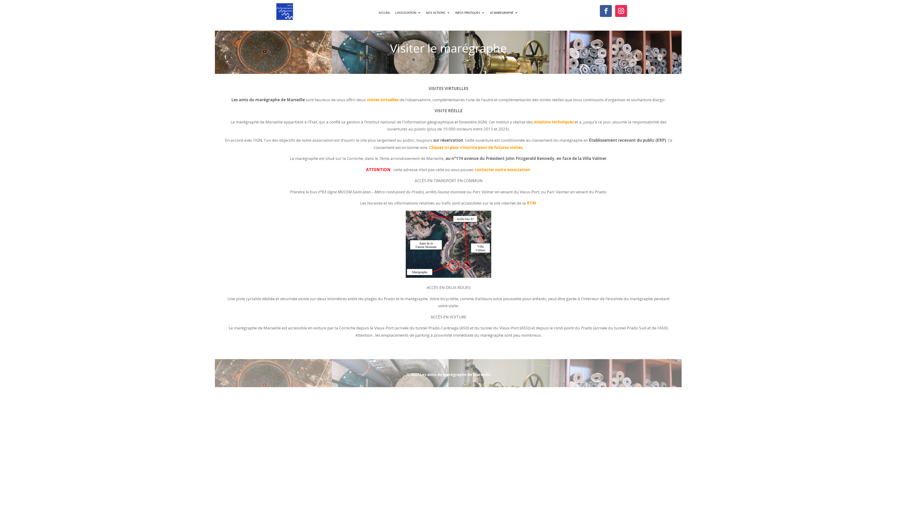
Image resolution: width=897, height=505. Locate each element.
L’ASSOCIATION (405, 13)
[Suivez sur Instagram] (621, 11)
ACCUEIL (384, 13)
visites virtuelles (383, 99)
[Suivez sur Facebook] (606, 11)
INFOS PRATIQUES (467, 13)
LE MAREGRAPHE (501, 13)
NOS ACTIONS (435, 13)
